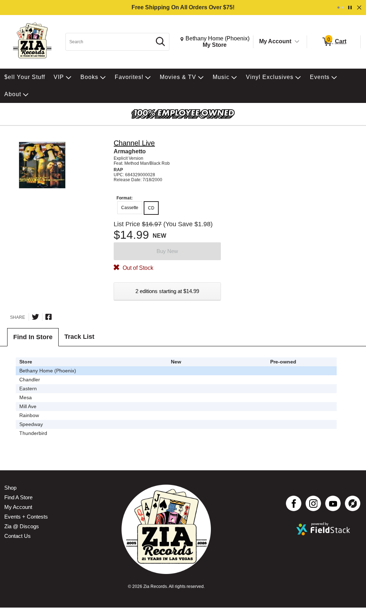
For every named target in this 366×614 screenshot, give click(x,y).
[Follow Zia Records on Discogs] (352, 503)
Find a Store (18, 497)
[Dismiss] (359, 7)
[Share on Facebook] (48, 317)
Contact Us (17, 536)
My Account (275, 41)
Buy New (167, 251)
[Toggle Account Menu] (297, 42)
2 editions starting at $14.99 (167, 291)
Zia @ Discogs (21, 526)
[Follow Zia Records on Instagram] (313, 503)
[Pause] (350, 7)
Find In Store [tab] (33, 337)
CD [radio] (151, 208)
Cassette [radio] (129, 207)
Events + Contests (26, 517)
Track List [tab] (79, 336)
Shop (10, 488)
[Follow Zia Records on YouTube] (333, 503)
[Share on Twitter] (35, 317)
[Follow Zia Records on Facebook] (293, 503)
